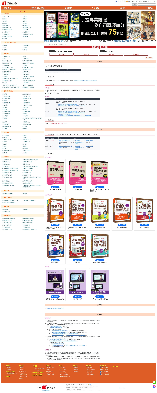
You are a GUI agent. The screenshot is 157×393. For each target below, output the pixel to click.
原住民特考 (25, 29)
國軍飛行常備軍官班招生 (9, 202)
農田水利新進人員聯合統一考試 (108, 41)
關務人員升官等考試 (28, 222)
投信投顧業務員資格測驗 (57, 335)
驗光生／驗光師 (6, 61)
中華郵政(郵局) (6, 96)
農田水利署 (25, 107)
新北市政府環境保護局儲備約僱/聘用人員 (32, 119)
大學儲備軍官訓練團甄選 (29, 200)
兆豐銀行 (4, 142)
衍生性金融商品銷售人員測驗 (10, 168)
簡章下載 (111, 54)
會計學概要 (77, 140)
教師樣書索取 (90, 374)
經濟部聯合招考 (27, 94)
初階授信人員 (6, 164)
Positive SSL (122, 387)
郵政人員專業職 (6, 126)
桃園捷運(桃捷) (27, 111)
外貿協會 (4, 118)
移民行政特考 (6, 25)
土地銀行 (25, 152)
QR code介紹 (63, 373)
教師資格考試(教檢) (7, 193)
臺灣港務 (25, 109)
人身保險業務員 (6, 159)
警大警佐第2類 (6, 227)
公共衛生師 (5, 76)
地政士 (4, 58)
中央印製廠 (25, 116)
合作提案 (44, 390)
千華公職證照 (104, 367)
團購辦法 (89, 373)
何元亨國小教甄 (105, 374)
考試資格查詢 (23, 376)
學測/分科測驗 (6, 211)
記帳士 (24, 56)
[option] (99, 25)
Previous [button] (46, 23)
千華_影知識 (37, 370)
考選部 (49, 369)
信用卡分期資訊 (91, 369)
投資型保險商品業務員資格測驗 (65, 115)
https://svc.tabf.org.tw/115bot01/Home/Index (85, 80)
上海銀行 (25, 137)
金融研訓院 (50, 371)
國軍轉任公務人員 (7, 36)
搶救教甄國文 (104, 369)
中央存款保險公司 (7, 150)
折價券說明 (90, 371)
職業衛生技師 (26, 78)
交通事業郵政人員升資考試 (30, 229)
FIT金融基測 (5, 135)
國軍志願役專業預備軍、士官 (10, 200)
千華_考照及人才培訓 (39, 368)
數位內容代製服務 (37, 375)
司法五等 (25, 49)
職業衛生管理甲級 (7, 63)
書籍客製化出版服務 (38, 372)
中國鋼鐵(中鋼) (6, 98)
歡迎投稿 (115, 366)
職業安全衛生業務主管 (28, 87)
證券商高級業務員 (27, 181)
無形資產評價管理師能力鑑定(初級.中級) (32, 178)
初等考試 (25, 19)
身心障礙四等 (26, 32)
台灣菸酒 (25, 100)
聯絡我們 (48, 390)
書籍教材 (9, 367)
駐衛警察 (25, 126)
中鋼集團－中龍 (27, 98)
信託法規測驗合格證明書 (79, 105)
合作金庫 (4, 137)
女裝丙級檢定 (26, 74)
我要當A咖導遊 (105, 373)
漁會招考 (4, 122)
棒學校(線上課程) (38, 8)
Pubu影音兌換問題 (65, 376)
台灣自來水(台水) (27, 105)
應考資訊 (61, 54)
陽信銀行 (25, 146)
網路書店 (7, 8)
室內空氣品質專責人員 (28, 76)
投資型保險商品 (27, 172)
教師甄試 (25, 193)
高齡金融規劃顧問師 (7, 183)
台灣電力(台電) (6, 102)
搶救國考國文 (104, 371)
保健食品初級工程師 (28, 67)
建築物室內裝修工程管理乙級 (10, 78)
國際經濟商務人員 (7, 29)
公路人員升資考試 (7, 222)
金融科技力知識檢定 (28, 168)
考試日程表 (23, 371)
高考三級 (25, 16)
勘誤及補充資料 (64, 374)
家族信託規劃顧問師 (28, 183)
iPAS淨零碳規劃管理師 (29, 80)
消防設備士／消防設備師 (9, 69)
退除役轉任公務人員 (28, 34)
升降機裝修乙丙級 (7, 80)
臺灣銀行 (25, 135)
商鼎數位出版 (50, 367)
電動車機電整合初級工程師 (9, 85)
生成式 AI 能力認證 (28, 85)
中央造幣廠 (5, 116)
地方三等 (4, 21)
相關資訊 (136, 54)
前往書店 (56, 187)
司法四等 (4, 49)
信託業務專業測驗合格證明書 (65, 105)
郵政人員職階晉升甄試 (28, 218)
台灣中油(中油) (27, 96)
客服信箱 (62, 371)
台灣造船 (4, 109)
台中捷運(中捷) (6, 113)
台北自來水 (5, 105)
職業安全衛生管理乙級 (28, 63)
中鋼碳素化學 (6, 124)
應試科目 (86, 54)
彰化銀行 (4, 148)
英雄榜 (21, 378)
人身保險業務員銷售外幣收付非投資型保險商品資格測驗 (65, 333)
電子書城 (76, 371)
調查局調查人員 (6, 27)
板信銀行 (4, 144)
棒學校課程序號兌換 (12, 373)
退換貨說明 (63, 369)
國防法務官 (25, 36)
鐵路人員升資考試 (7, 220)
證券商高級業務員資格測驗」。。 (60, 343)
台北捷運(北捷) (6, 111)
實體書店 (76, 367)
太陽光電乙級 (26, 82)
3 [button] (98, 39)
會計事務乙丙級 (27, 69)
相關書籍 (149, 57)
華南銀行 (4, 146)
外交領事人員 (26, 25)
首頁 (45, 44)
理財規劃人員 (26, 164)
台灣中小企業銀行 (7, 139)
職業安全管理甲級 (27, 61)
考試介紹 (50, 44)
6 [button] (103, 39)
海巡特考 (25, 23)
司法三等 (25, 47)
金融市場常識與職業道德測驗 (30, 159)
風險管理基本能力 (7, 172)
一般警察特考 (26, 45)
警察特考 (4, 45)
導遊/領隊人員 (6, 56)
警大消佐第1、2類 (7, 229)
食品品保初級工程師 (7, 67)
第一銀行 (25, 144)
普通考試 (4, 19)
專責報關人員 (6, 74)
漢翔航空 (4, 107)
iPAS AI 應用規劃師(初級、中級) (11, 87)
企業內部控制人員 (7, 177)
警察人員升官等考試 (28, 220)
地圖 (90, 384)
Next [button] (153, 23)
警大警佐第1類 (26, 225)
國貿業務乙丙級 (6, 72)
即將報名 (22, 367)
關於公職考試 (23, 374)
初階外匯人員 (6, 161)
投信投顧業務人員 (27, 170)
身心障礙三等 (6, 32)
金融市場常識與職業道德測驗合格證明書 (67, 104)
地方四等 (25, 21)
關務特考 (4, 23)
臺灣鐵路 (25, 128)
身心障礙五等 (6, 34)
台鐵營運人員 (26, 122)
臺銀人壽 (4, 152)
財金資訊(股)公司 (27, 150)
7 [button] (105, 39)
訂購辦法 (89, 367)
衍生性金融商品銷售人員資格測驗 (60, 330)
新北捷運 (4, 128)
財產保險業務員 (27, 175)
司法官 (4, 47)
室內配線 (4, 82)
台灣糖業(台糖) (27, 102)
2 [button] (96, 39)
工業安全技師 (6, 65)
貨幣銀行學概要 (89, 140)
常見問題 (62, 367)
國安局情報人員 (27, 27)
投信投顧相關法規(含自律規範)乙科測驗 (75, 335)
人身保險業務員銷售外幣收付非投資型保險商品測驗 (32, 186)
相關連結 (149, 8)
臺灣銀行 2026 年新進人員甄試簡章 (55, 308)
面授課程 (68, 8)
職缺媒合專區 (50, 374)
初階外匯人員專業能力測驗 (56, 327)
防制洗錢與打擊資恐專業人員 (10, 170)
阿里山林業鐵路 (27, 124)
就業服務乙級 (26, 72)
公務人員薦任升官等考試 (9, 218)
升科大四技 (5, 209)
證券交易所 (25, 148)
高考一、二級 (6, 16)
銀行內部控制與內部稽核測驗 (30, 166)
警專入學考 (25, 209)
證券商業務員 (6, 181)
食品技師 (25, 65)
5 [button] (101, 39)
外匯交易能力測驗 (7, 175)
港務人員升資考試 (7, 225)
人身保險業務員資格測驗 (64, 114)
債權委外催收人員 (27, 161)
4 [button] (99, 39)
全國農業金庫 (26, 142)
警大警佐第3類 (26, 227)
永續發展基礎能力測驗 (8, 185)
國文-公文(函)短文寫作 (64, 140)
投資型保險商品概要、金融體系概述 (82, 115)
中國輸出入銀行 (27, 139)
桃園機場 (25, 113)
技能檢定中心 (50, 373)
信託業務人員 (6, 166)
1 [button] (94, 39)
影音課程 (9, 369)
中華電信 (4, 100)
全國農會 (4, 94)
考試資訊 (95, 8)
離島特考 (4, 38)
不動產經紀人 (26, 58)
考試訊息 (22, 369)
